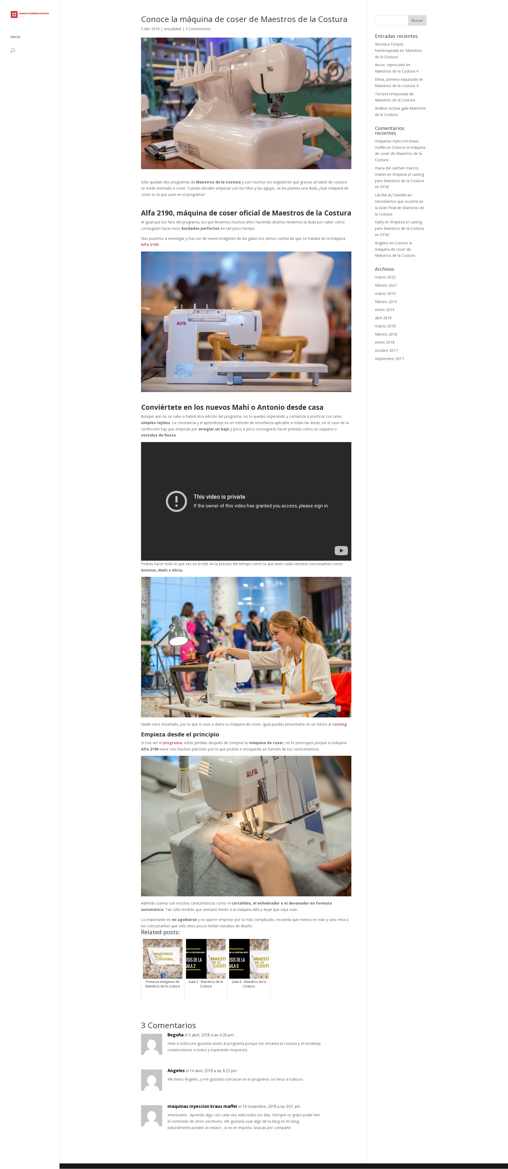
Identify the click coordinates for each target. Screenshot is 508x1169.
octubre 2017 (386, 350)
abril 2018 (383, 317)
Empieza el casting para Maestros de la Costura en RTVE (399, 181)
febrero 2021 (386, 285)
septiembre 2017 (389, 358)
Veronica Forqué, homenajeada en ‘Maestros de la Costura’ (398, 50)
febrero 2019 (386, 301)
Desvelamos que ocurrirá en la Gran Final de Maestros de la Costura (399, 208)
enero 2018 (384, 342)
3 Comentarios (198, 28)
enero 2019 (384, 309)
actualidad (172, 28)
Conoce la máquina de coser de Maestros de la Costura (400, 154)
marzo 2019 (385, 293)
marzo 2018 (385, 326)
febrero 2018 (386, 334)
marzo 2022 (385, 277)
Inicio (15, 37)
